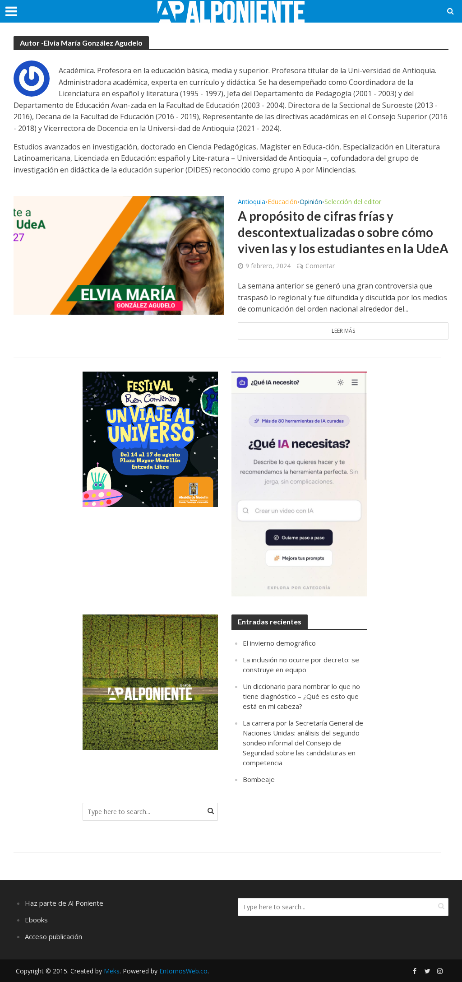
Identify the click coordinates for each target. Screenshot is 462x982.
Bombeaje (259, 779)
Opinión (311, 202)
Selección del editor (352, 202)
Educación (282, 202)
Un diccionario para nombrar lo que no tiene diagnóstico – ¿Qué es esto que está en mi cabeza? (301, 696)
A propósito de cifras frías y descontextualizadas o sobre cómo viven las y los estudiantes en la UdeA (343, 232)
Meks (112, 971)
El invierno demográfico (279, 642)
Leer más (343, 331)
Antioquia (251, 202)
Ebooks (36, 919)
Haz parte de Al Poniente (64, 903)
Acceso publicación (53, 936)
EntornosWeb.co (183, 971)
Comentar (320, 265)
